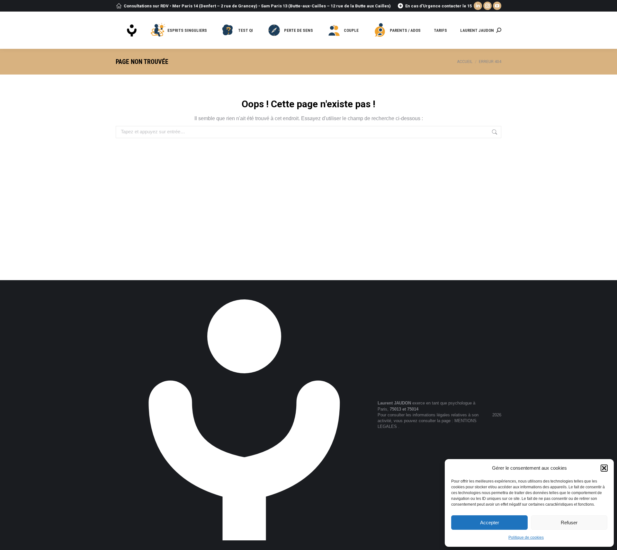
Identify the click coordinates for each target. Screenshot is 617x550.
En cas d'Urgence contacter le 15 (438, 6)
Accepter (489, 522)
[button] (604, 468)
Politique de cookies (526, 537)
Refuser (569, 522)
